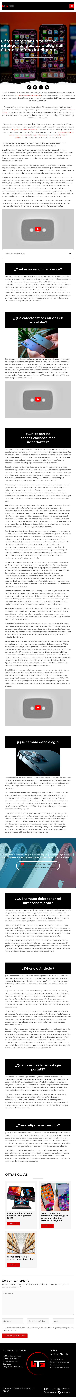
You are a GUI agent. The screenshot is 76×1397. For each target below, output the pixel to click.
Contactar (7, 1364)
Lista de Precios (56, 1359)
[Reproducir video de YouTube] (38, 229)
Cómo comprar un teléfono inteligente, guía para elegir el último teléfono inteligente (54, 1217)
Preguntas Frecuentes (12, 1367)
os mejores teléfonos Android (28, 95)
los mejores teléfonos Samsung (33, 135)
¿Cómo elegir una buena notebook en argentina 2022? (20, 1215)
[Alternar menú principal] (71, 6)
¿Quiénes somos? (10, 1361)
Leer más (13, 1223)
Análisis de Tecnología (59, 1368)
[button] (29, 87)
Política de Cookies (11, 1359)
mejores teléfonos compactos (25, 130)
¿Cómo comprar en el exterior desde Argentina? (20, 1258)
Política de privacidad (12, 1356)
